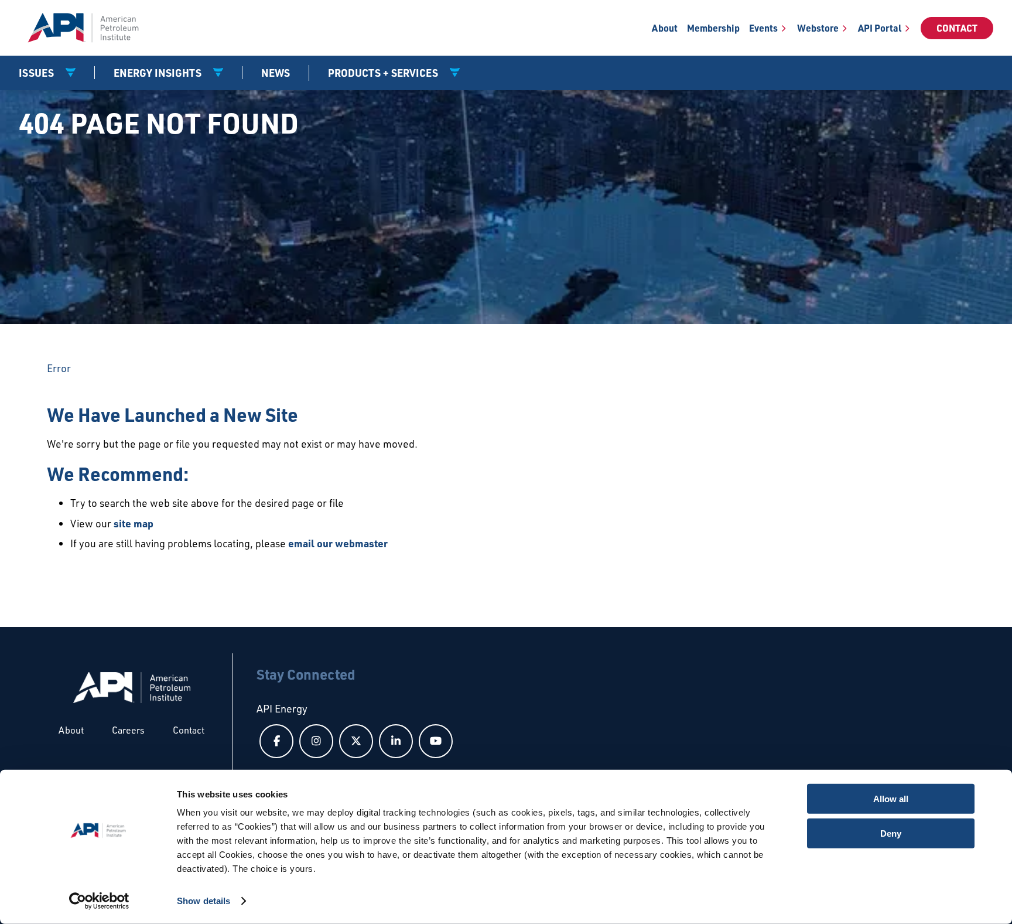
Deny (890, 833)
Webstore (818, 28)
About (665, 28)
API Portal (879, 28)
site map (133, 523)
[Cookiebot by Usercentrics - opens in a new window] (99, 901)
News (275, 72)
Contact (956, 28)
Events (763, 28)
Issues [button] (37, 72)
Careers (128, 730)
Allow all (890, 799)
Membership (713, 28)
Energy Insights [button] (159, 72)
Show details (203, 901)
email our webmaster (338, 543)
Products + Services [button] (384, 72)
